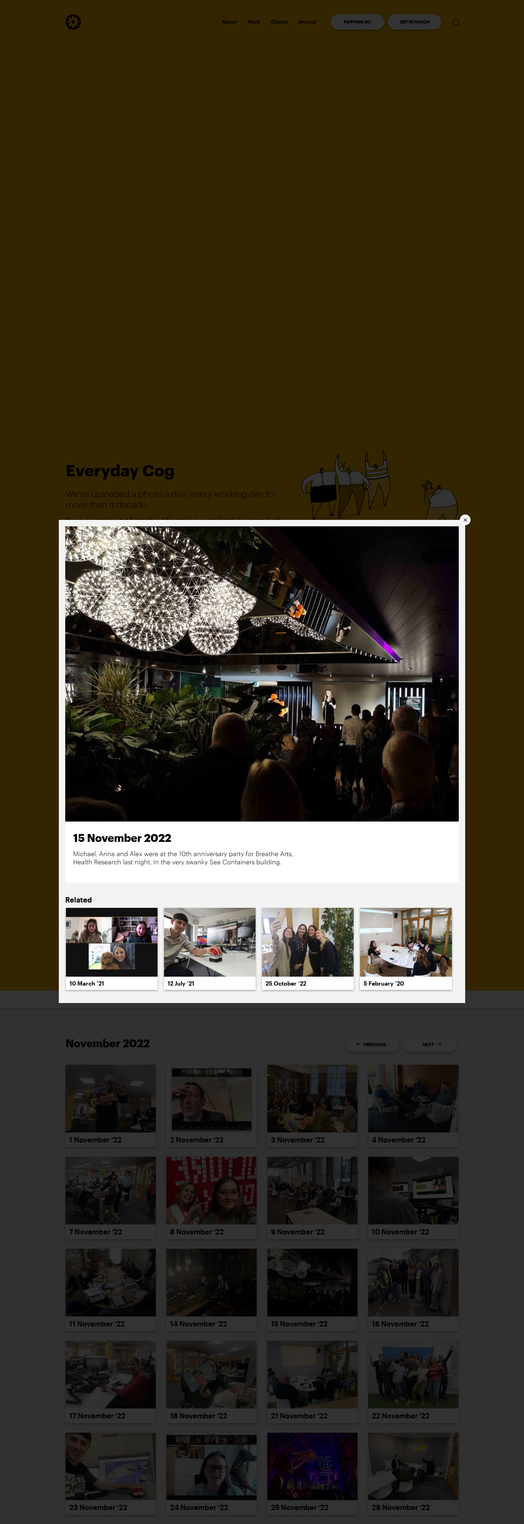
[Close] (465, 520)
